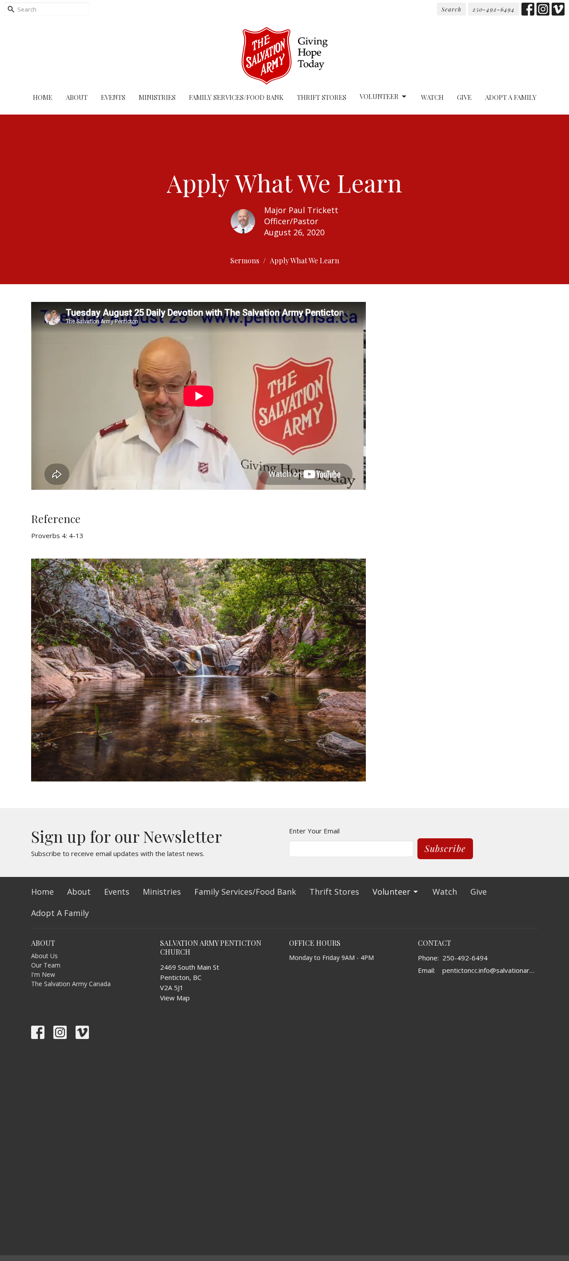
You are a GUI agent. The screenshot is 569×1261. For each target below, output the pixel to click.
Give (464, 97)
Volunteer (379, 96)
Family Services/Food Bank (236, 97)
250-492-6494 (494, 9)
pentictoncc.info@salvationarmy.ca (490, 970)
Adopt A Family (511, 97)
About (77, 97)
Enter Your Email (314, 830)
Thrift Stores (321, 97)
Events (113, 97)
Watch (432, 97)
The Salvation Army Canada (71, 983)
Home (42, 97)
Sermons (244, 260)
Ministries (157, 97)
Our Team (45, 965)
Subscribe (445, 848)
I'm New (43, 974)
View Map (175, 997)
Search (451, 9)
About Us (44, 956)
